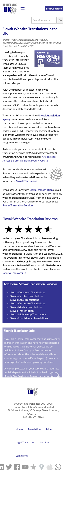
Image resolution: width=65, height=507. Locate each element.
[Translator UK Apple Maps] (50, 466)
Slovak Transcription (22, 310)
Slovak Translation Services (17, 205)
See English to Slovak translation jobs (34, 376)
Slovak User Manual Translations (29, 318)
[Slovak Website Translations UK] (32, 396)
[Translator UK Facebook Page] (17, 466)
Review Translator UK (15, 272)
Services (45, 442)
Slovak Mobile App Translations (28, 314)
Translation (34, 429)
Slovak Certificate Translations (27, 303)
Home (19, 429)
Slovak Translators (26, 180)
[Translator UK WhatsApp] (58, 466)
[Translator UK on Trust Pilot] (33, 466)
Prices (49, 429)
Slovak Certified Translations (26, 296)
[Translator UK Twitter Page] (9, 466)
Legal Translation (25, 442)
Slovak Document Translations (27, 292)
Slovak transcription (41, 189)
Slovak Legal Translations (24, 299)
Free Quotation (54, 8)
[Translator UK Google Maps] (42, 466)
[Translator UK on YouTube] (25, 466)
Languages (22, 455)
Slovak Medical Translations (26, 307)
